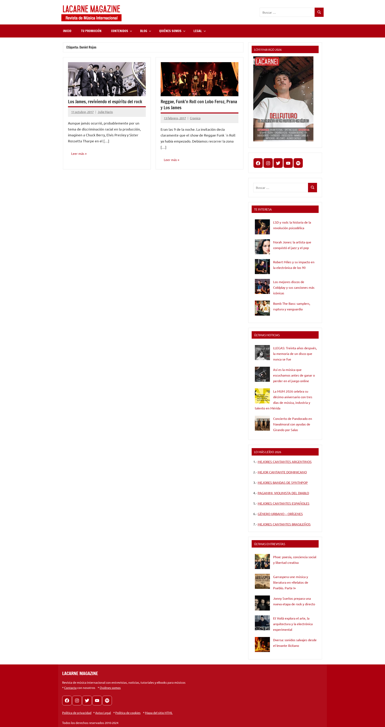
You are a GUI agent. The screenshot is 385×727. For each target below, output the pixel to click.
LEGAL (198, 31)
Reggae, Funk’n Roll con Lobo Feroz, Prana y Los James (199, 104)
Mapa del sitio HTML (159, 713)
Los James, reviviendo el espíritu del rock (105, 101)
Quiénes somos (110, 688)
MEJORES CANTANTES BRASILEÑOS (284, 524)
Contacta (70, 688)
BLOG (143, 31)
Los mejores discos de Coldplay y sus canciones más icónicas (293, 287)
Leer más (77, 153)
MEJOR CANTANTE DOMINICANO (282, 472)
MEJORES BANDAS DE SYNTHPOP (283, 482)
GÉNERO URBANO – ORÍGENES (280, 514)
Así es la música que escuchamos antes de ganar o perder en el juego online (294, 375)
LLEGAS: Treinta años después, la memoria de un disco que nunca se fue (295, 353)
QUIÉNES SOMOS (170, 31)
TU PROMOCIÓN (91, 31)
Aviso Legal (103, 713)
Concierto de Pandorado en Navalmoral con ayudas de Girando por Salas (292, 424)
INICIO (67, 31)
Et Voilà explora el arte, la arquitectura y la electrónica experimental (293, 623)
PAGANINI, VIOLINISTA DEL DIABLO (283, 493)
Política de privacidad (76, 713)
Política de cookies (128, 713)
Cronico (195, 118)
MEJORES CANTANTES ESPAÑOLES (283, 503)
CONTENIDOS (119, 31)
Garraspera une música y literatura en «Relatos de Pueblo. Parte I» (290, 582)
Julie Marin (105, 112)
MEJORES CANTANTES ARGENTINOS (285, 462)
